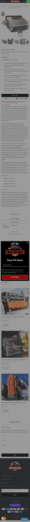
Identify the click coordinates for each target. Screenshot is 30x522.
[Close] (27, 243)
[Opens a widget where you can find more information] (25, 519)
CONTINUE (15, 277)
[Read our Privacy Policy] (27, 272)
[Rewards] (3, 518)
